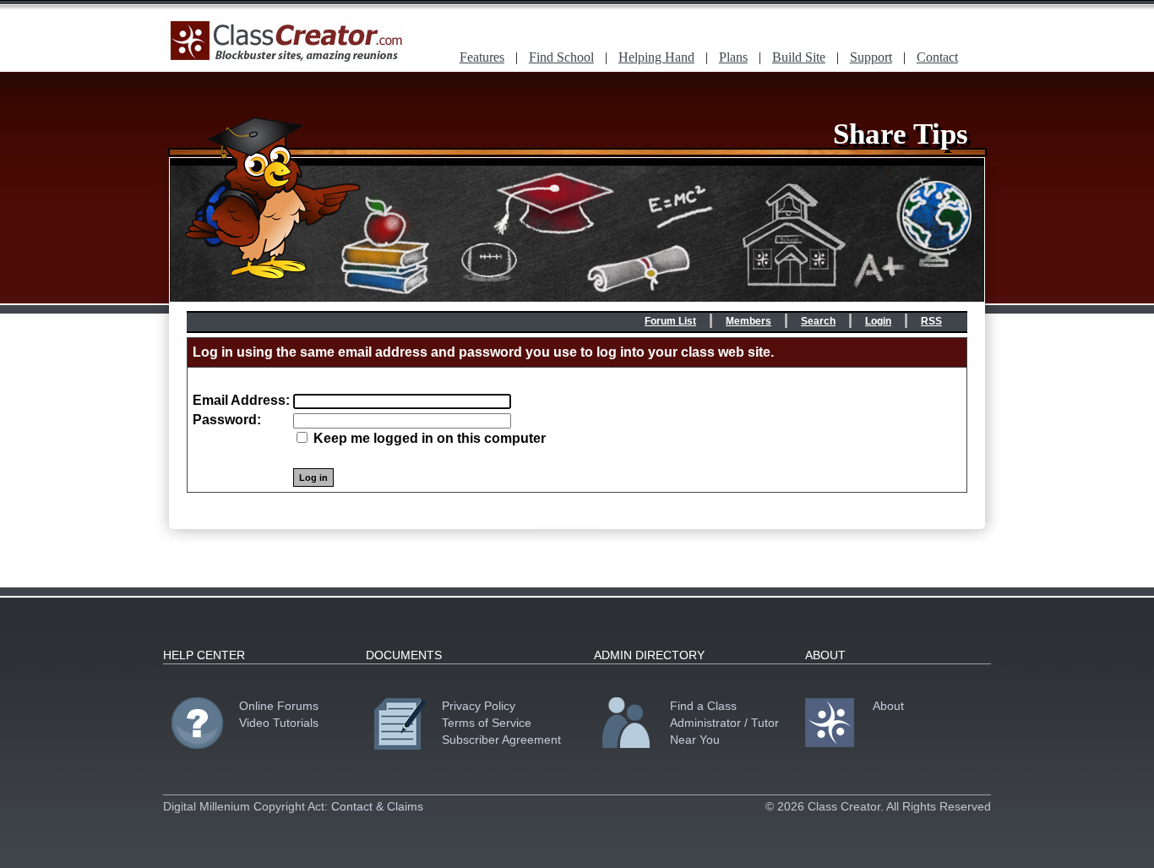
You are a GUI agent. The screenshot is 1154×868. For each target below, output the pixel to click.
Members (748, 321)
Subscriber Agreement (501, 739)
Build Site (798, 57)
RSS (931, 321)
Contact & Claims (377, 806)
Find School (561, 57)
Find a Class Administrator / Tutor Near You (724, 722)
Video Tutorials (278, 722)
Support (871, 57)
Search (818, 321)
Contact (937, 57)
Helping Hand (656, 57)
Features (482, 57)
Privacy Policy (478, 705)
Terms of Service (486, 722)
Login (878, 321)
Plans (733, 57)
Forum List (670, 321)
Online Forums (278, 705)
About (888, 705)
